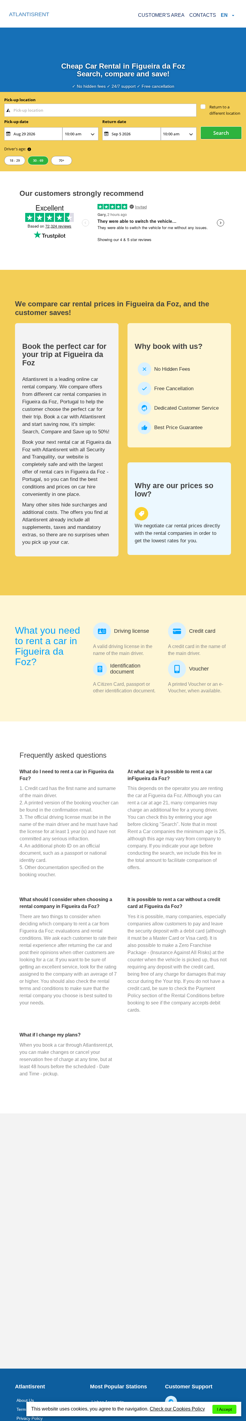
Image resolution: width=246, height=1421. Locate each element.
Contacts (202, 15)
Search (221, 133)
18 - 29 (15, 160)
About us (25, 1400)
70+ (61, 160)
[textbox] (100, 110)
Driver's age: (15, 149)
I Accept (224, 1409)
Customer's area (161, 15)
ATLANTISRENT (29, 14)
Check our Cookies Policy (177, 1408)
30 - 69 (38, 160)
